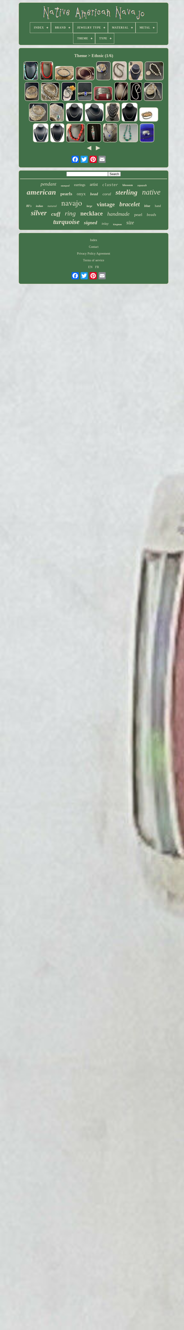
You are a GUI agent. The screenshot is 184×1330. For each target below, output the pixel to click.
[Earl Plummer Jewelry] (94, 133)
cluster (110, 185)
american (41, 192)
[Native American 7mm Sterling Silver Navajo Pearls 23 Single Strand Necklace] (129, 112)
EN (90, 267)
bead (94, 194)
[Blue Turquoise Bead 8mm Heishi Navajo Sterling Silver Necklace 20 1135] (31, 71)
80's (28, 206)
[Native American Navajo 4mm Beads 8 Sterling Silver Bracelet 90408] (38, 112)
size (130, 222)
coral (107, 194)
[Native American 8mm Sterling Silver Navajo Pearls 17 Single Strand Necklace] (74, 112)
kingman (117, 224)
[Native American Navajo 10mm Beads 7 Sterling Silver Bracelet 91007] (154, 71)
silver (39, 213)
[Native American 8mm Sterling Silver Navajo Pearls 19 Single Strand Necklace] (41, 133)
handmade (118, 214)
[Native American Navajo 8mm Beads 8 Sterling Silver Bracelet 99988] (31, 92)
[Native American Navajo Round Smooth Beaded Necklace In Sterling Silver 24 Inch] (85, 74)
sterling (127, 192)
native (151, 192)
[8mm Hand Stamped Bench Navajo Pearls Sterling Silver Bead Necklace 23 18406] (153, 92)
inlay (105, 223)
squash (142, 185)
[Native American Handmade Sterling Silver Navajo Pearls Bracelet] (135, 71)
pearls (66, 193)
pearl (138, 214)
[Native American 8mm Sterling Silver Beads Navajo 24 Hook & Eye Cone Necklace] (57, 133)
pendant (48, 184)
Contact (94, 247)
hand (158, 206)
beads (151, 215)
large (89, 206)
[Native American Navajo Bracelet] (147, 133)
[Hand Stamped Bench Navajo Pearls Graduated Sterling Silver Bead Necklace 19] (119, 71)
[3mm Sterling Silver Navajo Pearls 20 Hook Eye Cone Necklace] (121, 92)
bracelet (129, 204)
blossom (128, 185)
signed (90, 222)
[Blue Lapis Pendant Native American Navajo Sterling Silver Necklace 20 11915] (110, 133)
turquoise (66, 221)
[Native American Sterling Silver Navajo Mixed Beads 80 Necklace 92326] (112, 112)
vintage (106, 204)
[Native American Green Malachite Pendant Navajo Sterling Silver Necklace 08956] (56, 112)
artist (94, 184)
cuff (55, 214)
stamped (65, 185)
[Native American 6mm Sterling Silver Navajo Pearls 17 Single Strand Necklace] (94, 113)
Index (93, 240)
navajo (71, 202)
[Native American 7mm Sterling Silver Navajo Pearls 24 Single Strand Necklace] (149, 115)
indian (39, 206)
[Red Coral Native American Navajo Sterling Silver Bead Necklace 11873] (46, 71)
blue (147, 206)
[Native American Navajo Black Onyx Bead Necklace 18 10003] (68, 92)
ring (70, 213)
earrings (79, 185)
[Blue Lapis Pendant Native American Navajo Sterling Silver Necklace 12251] (103, 71)
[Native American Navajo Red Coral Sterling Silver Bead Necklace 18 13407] (75, 133)
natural (52, 206)
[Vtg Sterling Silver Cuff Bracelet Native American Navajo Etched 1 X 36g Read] (103, 94)
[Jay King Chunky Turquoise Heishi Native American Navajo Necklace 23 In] (128, 133)
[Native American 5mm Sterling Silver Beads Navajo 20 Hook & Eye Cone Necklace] (135, 92)
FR (97, 267)
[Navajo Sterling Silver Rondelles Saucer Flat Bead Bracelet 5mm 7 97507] (64, 74)
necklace (91, 213)
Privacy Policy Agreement (93, 253)
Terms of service (93, 260)
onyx (81, 193)
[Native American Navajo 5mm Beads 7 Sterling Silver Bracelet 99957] (50, 92)
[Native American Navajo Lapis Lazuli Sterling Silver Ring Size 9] (84, 92)
